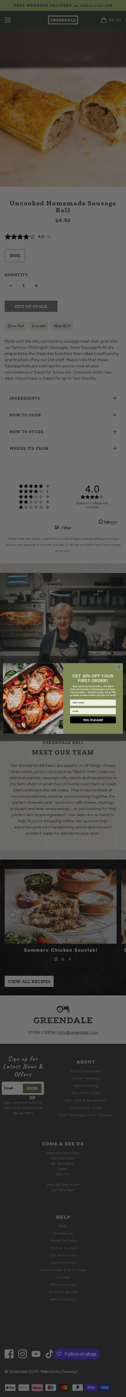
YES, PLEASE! (93, 720)
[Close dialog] (119, 667)
